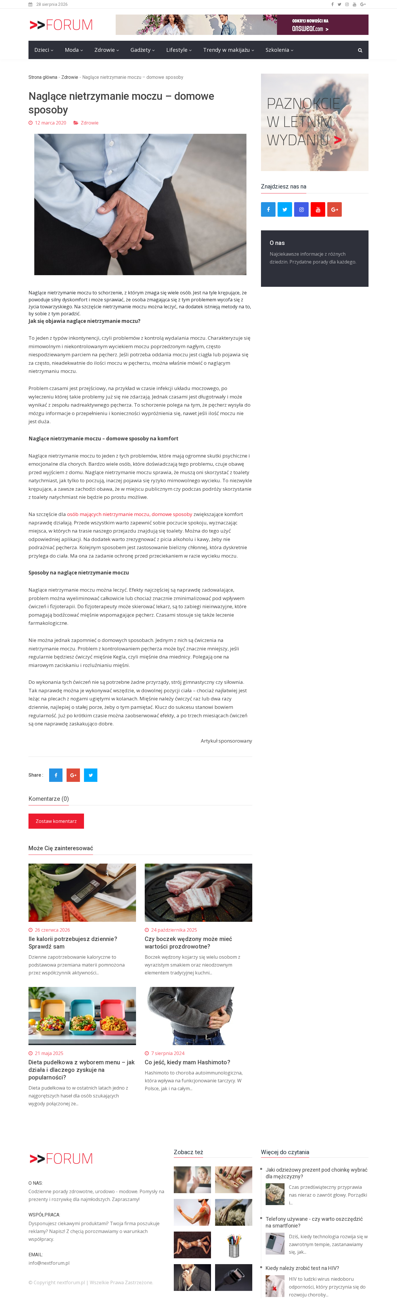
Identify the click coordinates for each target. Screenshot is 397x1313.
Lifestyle (176, 49)
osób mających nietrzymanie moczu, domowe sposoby (129, 514)
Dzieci (41, 49)
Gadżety (140, 49)
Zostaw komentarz (56, 821)
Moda (72, 49)
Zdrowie (104, 49)
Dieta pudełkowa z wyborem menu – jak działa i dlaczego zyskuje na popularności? (81, 1070)
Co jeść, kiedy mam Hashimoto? (187, 1062)
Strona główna (42, 77)
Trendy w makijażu (226, 49)
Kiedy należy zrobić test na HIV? (302, 1268)
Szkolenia (277, 49)
